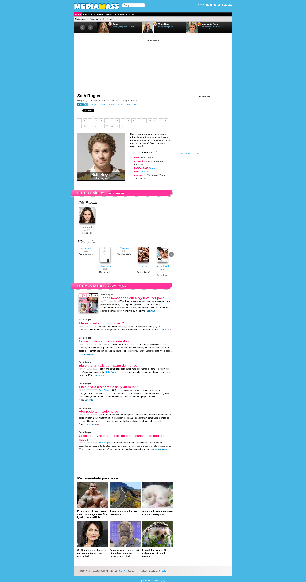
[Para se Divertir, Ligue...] (162, 263)
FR (211, 5)
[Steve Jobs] (105, 263)
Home (78, 14)
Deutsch (120, 104)
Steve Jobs (105, 266)
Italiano (129, 104)
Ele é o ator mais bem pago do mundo (108, 365)
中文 (230, 5)
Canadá (153, 168)
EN (207, 5)
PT (225, 5)
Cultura (99, 14)
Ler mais (151, 311)
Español (111, 104)
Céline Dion (163, 24)
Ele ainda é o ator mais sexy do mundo (108, 387)
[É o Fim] (143, 263)
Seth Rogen (88, 95)
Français (94, 104)
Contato (130, 14)
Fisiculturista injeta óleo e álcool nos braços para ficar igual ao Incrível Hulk (92, 514)
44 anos (145, 171)
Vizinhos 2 (86, 248)
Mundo (109, 14)
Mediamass (80, 19)
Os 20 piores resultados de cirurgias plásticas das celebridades (92, 553)
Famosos (87, 14)
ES (215, 5)
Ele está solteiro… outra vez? (101, 323)
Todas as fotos (159, 449)
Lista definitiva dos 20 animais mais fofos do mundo (154, 553)
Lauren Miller (87, 227)
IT (222, 5)
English (102, 104)
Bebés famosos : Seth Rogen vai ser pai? (132, 298)
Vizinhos (124, 248)
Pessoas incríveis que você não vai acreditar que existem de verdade (125, 553)
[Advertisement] (153, 64)
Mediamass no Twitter (192, 153)
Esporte (119, 14)
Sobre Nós (123, 571)
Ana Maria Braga (210, 24)
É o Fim (143, 266)
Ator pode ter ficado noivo (98, 411)
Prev (82, 27)
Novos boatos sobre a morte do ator (106, 341)
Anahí (116, 24)
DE (219, 5)
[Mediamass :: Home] (96, 6)
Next (90, 27)
